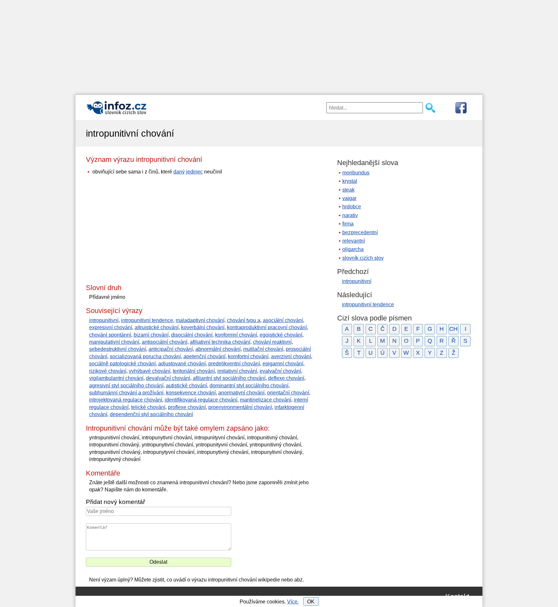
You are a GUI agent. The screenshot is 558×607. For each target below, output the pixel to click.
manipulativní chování (114, 342)
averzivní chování (291, 356)
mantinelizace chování (265, 400)
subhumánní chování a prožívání (126, 392)
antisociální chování (164, 342)
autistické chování (186, 385)
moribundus (355, 172)
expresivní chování (110, 327)
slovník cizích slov (363, 258)
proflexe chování (187, 407)
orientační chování (288, 392)
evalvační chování (280, 371)
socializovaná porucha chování (145, 356)
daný (179, 171)
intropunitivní (104, 320)
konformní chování (236, 335)
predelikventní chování (234, 363)
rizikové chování (107, 371)
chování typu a (243, 320)
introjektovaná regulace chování (125, 400)
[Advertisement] (279, 45)
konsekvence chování (191, 392)
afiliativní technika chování (220, 342)
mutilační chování (263, 349)
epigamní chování (283, 363)
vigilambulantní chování (116, 378)
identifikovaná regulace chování (201, 400)
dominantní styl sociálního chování (249, 385)
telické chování (148, 407)
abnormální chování (218, 349)
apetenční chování (204, 356)
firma (348, 223)
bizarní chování (151, 335)
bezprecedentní (360, 232)
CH (453, 329)
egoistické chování (281, 335)
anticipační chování (171, 349)
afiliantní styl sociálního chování (229, 378)
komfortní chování (248, 356)
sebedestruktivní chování (117, 349)
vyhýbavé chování (149, 371)
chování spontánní (110, 335)
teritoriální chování (194, 371)
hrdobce (351, 206)
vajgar (349, 198)
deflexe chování (286, 378)
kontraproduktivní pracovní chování (267, 327)
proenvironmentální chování (240, 407)
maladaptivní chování (200, 320)
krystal (349, 181)
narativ (350, 215)
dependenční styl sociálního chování (151, 414)
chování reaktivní (272, 342)
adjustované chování (182, 363)
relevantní (353, 241)
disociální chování (191, 335)
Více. (293, 601)
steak (348, 190)
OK (311, 601)
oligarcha (353, 249)
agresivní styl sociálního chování (126, 385)
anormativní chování (241, 392)
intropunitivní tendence (147, 320)
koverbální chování (202, 327)
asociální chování (283, 320)
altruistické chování (157, 327)
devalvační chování (168, 378)
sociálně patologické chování (122, 363)
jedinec (194, 171)
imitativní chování (237, 371)
